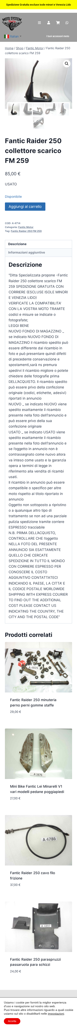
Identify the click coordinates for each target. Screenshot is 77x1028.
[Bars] (39, 22)
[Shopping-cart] (57, 22)
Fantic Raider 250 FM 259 (26, 231)
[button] (66, 63)
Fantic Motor (25, 227)
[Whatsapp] (67, 22)
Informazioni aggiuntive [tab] (26, 252)
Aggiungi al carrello (25, 206)
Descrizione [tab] (17, 244)
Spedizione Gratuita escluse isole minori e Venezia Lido (38, 4)
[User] (48, 22)
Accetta (12, 1021)
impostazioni (56, 1013)
